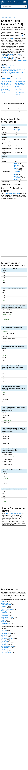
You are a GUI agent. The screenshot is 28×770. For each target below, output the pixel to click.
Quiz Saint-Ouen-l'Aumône (7, 609)
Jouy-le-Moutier (4, 59)
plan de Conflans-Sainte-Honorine (13, 513)
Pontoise (21, 57)
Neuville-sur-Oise (18, 166)
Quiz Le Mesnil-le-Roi (5, 618)
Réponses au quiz (6, 67)
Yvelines (21, 35)
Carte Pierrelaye (4, 644)
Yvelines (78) (17, 130)
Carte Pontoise (4, 641)
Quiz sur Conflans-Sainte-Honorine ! (10, 66)
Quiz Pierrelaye (4, 615)
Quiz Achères (4, 607)
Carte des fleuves (19, 80)
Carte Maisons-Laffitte (6, 652)
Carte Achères (4, 636)
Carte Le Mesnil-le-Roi (6, 647)
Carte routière (4, 92)
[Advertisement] (14, 12)
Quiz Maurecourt (4, 603)
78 (18, 35)
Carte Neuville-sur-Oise (6, 633)
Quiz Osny (3, 620)
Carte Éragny (4, 630)
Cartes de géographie (20, 83)
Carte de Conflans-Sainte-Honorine (10, 70)
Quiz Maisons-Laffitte (5, 623)
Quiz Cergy (3, 611)
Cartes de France (13, 2)
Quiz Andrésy (4, 606)
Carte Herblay (4, 650)
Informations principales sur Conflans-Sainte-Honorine (14, 69)
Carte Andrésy (4, 635)
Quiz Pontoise (4, 612)
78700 (22, 37)
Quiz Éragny (3, 601)
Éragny (2, 54)
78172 (12, 38)
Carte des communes (6, 84)
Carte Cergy (3, 639)
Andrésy (9, 55)
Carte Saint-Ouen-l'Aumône (7, 638)
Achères (17, 55)
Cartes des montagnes (20, 81)
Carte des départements (6, 81)
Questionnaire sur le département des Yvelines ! (12, 72)
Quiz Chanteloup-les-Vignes (7, 617)
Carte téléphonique (19, 87)
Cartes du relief (18, 78)
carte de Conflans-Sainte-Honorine (12, 193)
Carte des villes (4, 86)
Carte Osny (3, 649)
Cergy (13, 57)
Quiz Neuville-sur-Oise (6, 604)
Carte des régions (5, 83)
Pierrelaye (14, 59)
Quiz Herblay (4, 622)
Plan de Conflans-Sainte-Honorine (9, 73)
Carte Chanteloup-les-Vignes (7, 646)
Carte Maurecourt (5, 632)
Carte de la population (6, 91)
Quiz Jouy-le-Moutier (5, 614)
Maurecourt (10, 54)
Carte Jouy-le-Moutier (6, 643)
